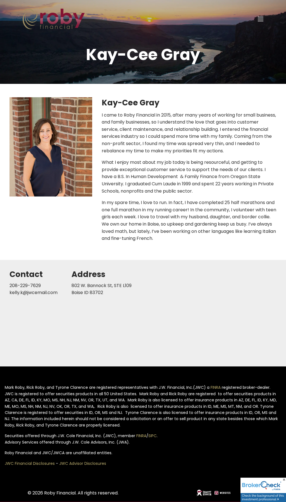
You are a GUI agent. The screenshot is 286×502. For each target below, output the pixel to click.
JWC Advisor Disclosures (82, 463)
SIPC (152, 436)
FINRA (216, 387)
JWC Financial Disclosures (30, 463)
